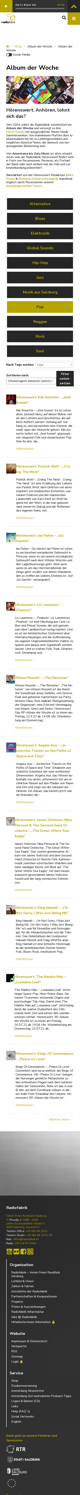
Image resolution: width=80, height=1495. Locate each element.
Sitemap (17, 1356)
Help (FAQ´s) (20, 1411)
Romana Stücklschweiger (37, 179)
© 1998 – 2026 (29, 1220)
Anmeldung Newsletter (27, 1391)
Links (14, 1406)
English (16, 1421)
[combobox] (55, 364)
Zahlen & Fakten (22, 1286)
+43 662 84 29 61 (37, 1231)
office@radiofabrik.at (26, 1239)
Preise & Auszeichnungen (28, 1307)
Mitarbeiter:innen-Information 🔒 (33, 1322)
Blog (18, 46)
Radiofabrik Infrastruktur (27, 1312)
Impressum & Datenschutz (29, 1341)
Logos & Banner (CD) (25, 1401)
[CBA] (9, 1251)
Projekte (17, 1302)
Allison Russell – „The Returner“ (42, 677)
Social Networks (22, 1416)
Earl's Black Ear (26, 4)
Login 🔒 (17, 1361)
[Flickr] (16, 1251)
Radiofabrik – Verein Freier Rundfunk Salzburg (35, 1274)
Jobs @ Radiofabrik (24, 1317)
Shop (14, 1381)
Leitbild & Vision (22, 1281)
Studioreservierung (24, 1386)
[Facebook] (23, 1251)
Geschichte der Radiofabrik (29, 1291)
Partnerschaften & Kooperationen (34, 1296)
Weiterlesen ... (26, 449)
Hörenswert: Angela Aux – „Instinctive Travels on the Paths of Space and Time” (43, 750)
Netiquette (19, 1346)
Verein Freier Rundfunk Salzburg (26, 1216)
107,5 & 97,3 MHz (25, 1243)
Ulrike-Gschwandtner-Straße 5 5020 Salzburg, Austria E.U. (25, 1225)
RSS (14, 1351)
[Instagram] (30, 1251)
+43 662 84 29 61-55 (39, 1235)
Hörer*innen (15, 132)
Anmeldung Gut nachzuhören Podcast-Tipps (41, 1396)
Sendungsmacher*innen (24, 186)
